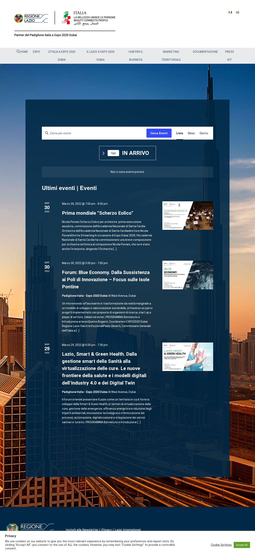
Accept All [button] (242, 544)
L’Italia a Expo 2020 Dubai (61, 55)
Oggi (113, 153)
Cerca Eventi (159, 133)
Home (24, 51)
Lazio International (128, 530)
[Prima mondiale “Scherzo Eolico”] (187, 215)
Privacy (106, 530)
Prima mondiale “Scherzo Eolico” (97, 213)
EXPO (36, 51)
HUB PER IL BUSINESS (136, 55)
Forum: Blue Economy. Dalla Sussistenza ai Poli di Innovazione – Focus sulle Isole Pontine (106, 280)
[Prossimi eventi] (103, 153)
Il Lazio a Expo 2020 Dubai (100, 55)
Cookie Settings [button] (221, 545)
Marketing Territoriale (171, 55)
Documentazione (205, 51)
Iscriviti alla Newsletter (82, 530)
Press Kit (229, 55)
